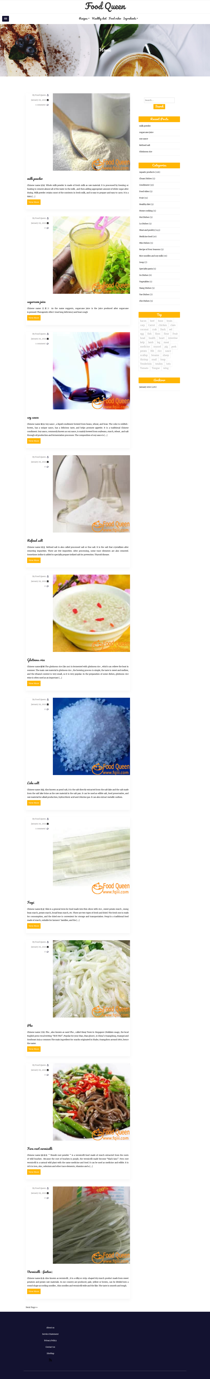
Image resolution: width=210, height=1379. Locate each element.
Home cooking (146, 211)
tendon (159, 363)
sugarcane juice (36, 301)
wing (166, 368)
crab (154, 329)
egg (142, 333)
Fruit (141, 198)
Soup (141, 262)
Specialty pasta (146, 269)
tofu (168, 363)
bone (160, 321)
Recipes (83, 18)
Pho (29, 1025)
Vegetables (144, 281)
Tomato (144, 368)
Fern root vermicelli (39, 1148)
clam (173, 325)
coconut (144, 329)
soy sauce (32, 417)
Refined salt (35, 540)
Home (105, 50)
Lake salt (33, 783)
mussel (157, 346)
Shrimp (144, 359)
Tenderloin (146, 363)
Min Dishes (144, 243)
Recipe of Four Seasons (149, 249)
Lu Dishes (143, 223)
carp (142, 325)
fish (149, 333)
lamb (150, 342)
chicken (163, 325)
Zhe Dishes (144, 301)
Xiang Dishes (145, 288)
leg (158, 342)
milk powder (35, 178)
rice (160, 351)
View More (34, 202)
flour (166, 333)
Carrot (151, 325)
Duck (163, 329)
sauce (168, 351)
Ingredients (129, 18)
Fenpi (30, 902)
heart (162, 338)
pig (166, 346)
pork (173, 346)
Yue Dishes (144, 294)
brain (169, 321)
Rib (152, 351)
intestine (173, 338)
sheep (166, 355)
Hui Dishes (144, 217)
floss (157, 333)
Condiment (144, 185)
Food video (115, 18)
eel (170, 329)
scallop (144, 355)
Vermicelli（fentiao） (40, 1271)
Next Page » (31, 1307)
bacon (143, 321)
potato (143, 351)
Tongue (156, 368)
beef (152, 321)
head (142, 338)
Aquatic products (147, 172)
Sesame (155, 355)
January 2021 (145, 387)
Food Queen (105, 7)
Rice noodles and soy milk (151, 256)
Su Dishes (143, 275)
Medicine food (145, 236)
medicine (145, 346)
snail (154, 359)
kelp (142, 342)
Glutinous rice (36, 660)
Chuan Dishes (145, 178)
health (152, 338)
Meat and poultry (147, 230)
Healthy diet (99, 18)
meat (166, 342)
